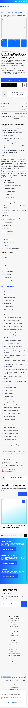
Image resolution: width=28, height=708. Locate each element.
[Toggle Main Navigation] (26, 6)
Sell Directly (14, 633)
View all (21, 494)
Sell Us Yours (9, 85)
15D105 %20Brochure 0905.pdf (12, 463)
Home (2, 12)
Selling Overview (14, 635)
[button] (2, 535)
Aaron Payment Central (14, 644)
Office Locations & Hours (14, 666)
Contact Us (14, 642)
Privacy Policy (14, 651)
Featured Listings (14, 626)
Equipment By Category (14, 620)
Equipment (8, 12)
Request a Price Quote (14, 80)
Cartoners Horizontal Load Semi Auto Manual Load (12, 13)
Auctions (14, 624)
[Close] (24, 692)
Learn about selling (8, 549)
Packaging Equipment (17, 12)
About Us (14, 662)
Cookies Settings (12, 702)
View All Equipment (14, 618)
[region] (13, 698)
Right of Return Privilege (14, 655)
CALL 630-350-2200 (21, 1)
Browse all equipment (8, 563)
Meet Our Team (14, 664)
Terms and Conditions (14, 653)
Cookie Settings (14, 689)
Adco (25, 103)
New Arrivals (14, 622)
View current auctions (8, 576)
